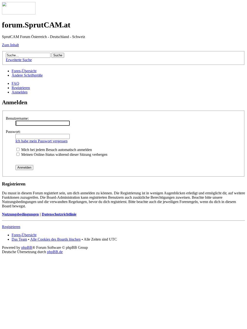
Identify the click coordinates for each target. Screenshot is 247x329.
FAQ (15, 83)
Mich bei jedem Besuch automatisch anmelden (56, 150)
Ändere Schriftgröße (27, 75)
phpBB (26, 247)
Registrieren (21, 88)
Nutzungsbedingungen (20, 214)
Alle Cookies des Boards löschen (55, 239)
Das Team (19, 239)
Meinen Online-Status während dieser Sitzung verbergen (63, 154)
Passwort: (13, 132)
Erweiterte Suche (19, 60)
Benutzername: (17, 118)
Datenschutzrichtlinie (59, 214)
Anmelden (19, 92)
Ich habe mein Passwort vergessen (41, 141)
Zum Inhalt (10, 45)
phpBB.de (55, 252)
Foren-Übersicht (24, 71)
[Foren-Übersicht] (18, 13)
